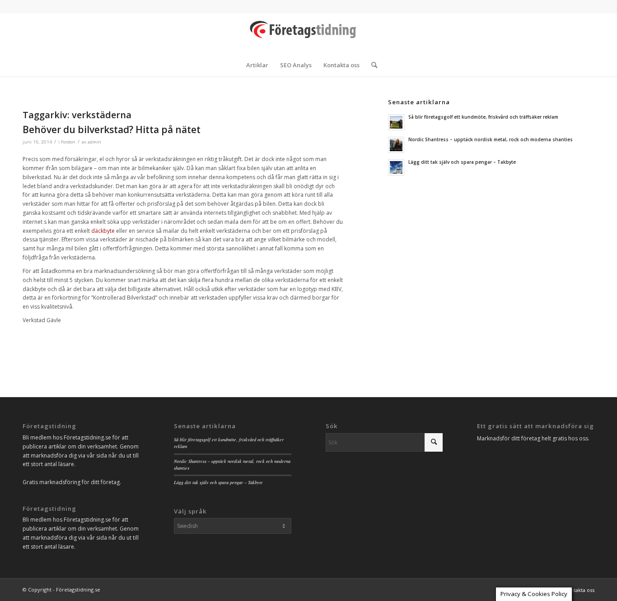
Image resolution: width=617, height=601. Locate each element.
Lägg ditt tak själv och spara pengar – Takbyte (462, 162)
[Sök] (371, 65)
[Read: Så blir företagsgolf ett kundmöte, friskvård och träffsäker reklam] (396, 122)
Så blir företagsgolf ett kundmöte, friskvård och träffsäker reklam (483, 117)
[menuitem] (257, 65)
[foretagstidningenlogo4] (308, 33)
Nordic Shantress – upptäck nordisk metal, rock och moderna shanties (490, 139)
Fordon (68, 142)
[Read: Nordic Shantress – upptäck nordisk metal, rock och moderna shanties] (396, 145)
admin (94, 142)
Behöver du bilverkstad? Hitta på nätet (112, 129)
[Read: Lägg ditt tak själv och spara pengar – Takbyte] (396, 167)
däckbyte (103, 231)
